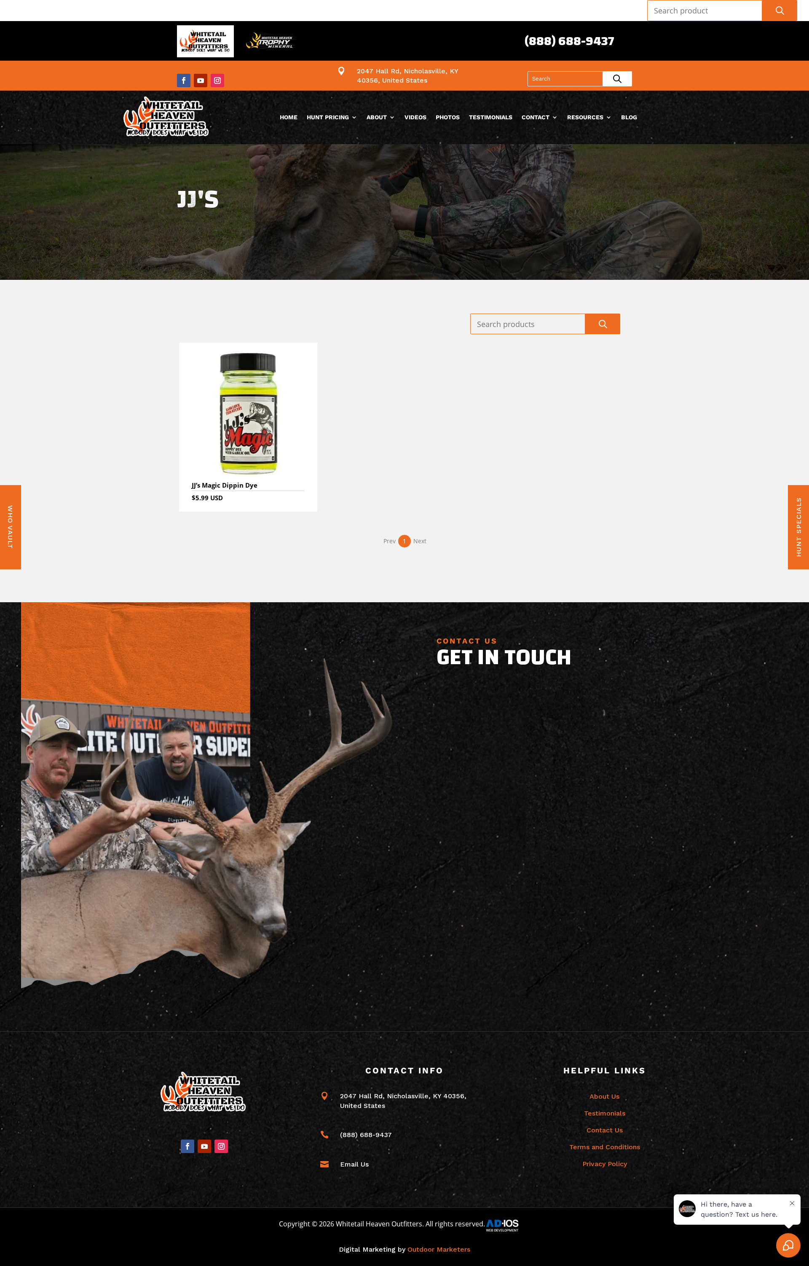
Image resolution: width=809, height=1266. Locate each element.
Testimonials (490, 117)
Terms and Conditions (604, 1147)
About (377, 117)
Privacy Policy (604, 1164)
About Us (604, 1096)
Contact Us (605, 1130)
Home (288, 117)
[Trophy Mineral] (270, 42)
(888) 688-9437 (569, 41)
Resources (585, 117)
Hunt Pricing (328, 117)
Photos (448, 117)
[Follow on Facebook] (183, 80)
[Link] (167, 117)
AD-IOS (507, 1225)
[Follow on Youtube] (200, 80)
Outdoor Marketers (438, 1249)
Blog (629, 117)
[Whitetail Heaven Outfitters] (205, 42)
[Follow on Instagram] (217, 80)
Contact (535, 117)
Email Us (354, 1164)
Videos (415, 117)
